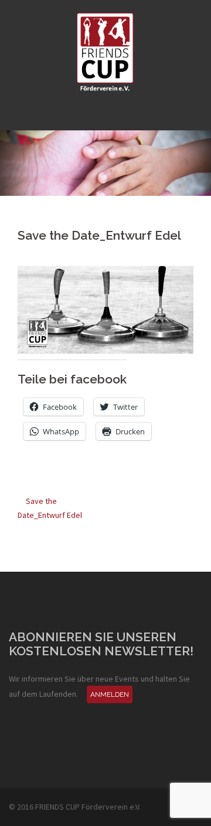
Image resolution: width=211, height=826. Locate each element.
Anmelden (109, 694)
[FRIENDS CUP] (105, 51)
